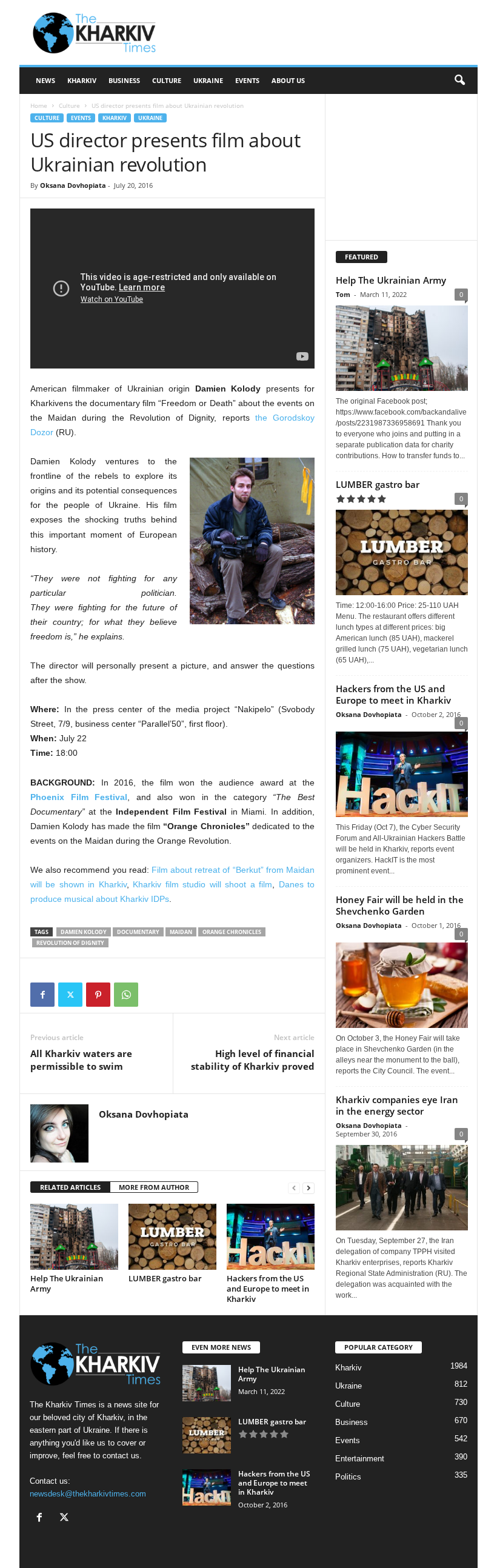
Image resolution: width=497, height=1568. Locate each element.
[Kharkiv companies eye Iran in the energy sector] (402, 1187)
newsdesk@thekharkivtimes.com (88, 1493)
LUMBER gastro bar (165, 1278)
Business (124, 80)
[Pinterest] (98, 995)
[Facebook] (42, 995)
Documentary (138, 932)
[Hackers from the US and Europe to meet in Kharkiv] (271, 1236)
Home (38, 105)
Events (247, 80)
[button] (459, 80)
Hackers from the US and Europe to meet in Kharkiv (268, 1288)
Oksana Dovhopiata (73, 185)
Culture (166, 80)
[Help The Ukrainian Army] (74, 1236)
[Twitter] (70, 995)
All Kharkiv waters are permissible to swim (81, 1059)
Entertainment (359, 1458)
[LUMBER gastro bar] (172, 1236)
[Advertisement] (323, 33)
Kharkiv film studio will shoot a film (202, 884)
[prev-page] (294, 1187)
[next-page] (308, 1187)
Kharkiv (81, 80)
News (45, 80)
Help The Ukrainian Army (66, 1283)
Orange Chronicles (231, 932)
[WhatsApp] (126, 995)
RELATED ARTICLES (70, 1187)
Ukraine (208, 80)
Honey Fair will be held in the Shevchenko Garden (400, 905)
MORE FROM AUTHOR (154, 1187)
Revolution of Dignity (70, 943)
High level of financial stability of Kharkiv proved (253, 1059)
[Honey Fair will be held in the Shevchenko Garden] (402, 982)
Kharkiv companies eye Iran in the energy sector (397, 1105)
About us (288, 80)
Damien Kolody (84, 932)
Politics (348, 1476)
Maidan (181, 932)
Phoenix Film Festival (78, 797)
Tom (343, 294)
